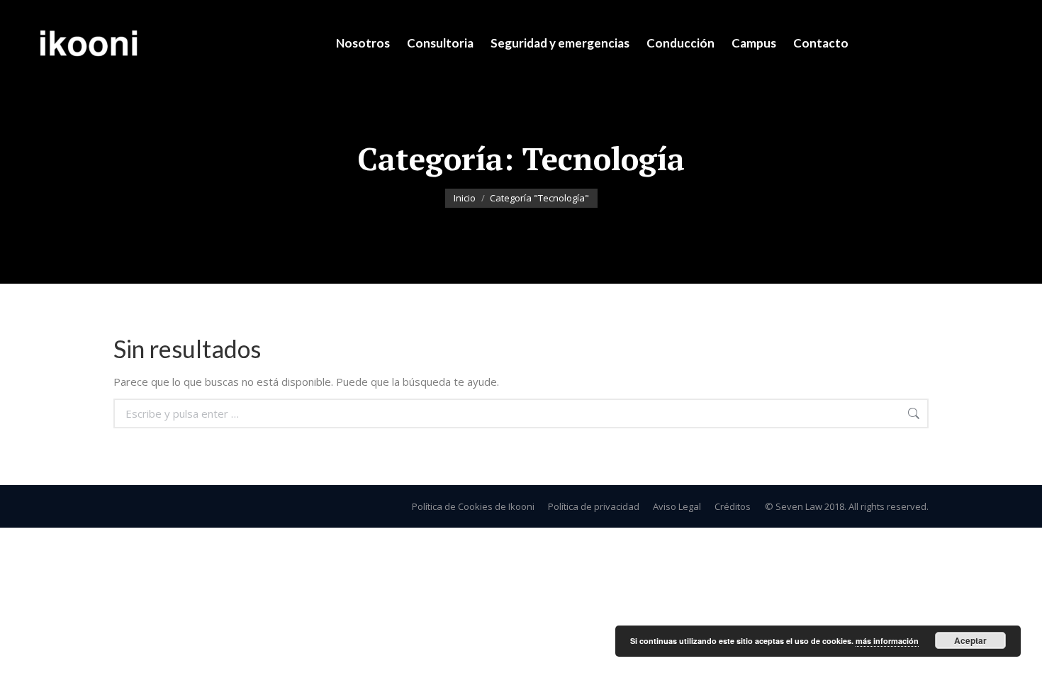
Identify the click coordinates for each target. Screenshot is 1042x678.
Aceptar (970, 640)
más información (887, 640)
